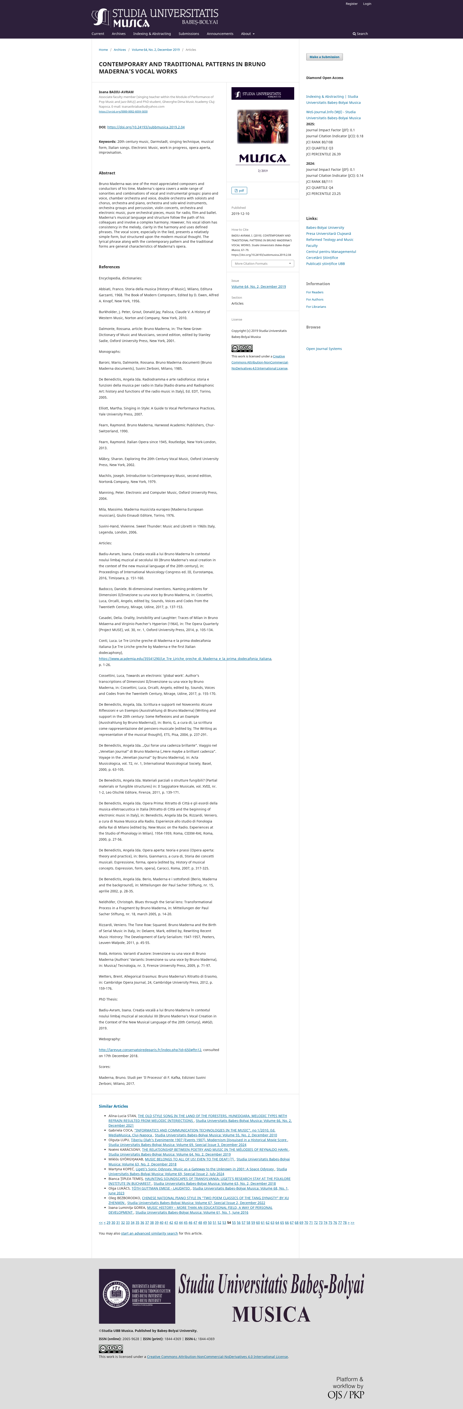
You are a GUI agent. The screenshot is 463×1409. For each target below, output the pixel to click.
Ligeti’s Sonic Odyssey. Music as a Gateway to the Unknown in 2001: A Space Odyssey (205, 1169)
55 (234, 1222)
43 (176, 1222)
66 (287, 1222)
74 (325, 1222)
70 (306, 1222)
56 (239, 1222)
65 (282, 1222)
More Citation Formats (251, 263)
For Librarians (316, 306)
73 (321, 1222)
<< (101, 1222)
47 (195, 1222)
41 (166, 1222)
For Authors (314, 299)
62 (268, 1222)
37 (147, 1222)
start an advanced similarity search (149, 1233)
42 (171, 1222)
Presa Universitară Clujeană (328, 233)
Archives (119, 33)
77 (340, 1222)
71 (311, 1222)
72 (316, 1222)
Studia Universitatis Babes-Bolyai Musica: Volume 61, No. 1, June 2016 (192, 1212)
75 (330, 1222)
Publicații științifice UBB (325, 263)
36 (142, 1222)
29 (108, 1222)
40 (161, 1222)
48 (200, 1222)
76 (335, 1222)
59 (253, 1222)
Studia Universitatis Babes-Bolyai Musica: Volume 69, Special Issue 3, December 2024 (177, 1144)
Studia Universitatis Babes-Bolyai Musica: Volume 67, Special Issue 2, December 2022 (196, 1202)
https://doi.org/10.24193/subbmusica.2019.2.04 (146, 127)
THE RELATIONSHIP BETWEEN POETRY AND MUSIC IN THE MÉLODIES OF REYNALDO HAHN (215, 1149)
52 (219, 1222)
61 (263, 1222)
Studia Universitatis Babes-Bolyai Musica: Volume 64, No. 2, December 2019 (170, 1154)
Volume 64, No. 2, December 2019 (156, 49)
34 (133, 1222)
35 (137, 1222)
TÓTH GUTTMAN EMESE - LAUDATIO (161, 1188)
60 (258, 1222)
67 (292, 1222)
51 (215, 1222)
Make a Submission (325, 57)
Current (98, 33)
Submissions (189, 33)
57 (243, 1222)
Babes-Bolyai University (325, 227)
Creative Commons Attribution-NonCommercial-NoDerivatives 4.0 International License (260, 362)
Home (103, 49)
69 (301, 1222)
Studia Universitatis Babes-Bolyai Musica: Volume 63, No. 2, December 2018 (215, 1183)
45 (186, 1222)
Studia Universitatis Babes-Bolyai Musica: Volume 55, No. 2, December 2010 (216, 1135)
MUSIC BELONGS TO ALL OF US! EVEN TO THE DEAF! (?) (190, 1159)
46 (190, 1222)
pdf (241, 190)
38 (152, 1222)
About (246, 33)
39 (157, 1222)
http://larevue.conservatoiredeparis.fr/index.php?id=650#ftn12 (150, 1049)
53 (224, 1222)
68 (297, 1222)
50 (210, 1222)
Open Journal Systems (324, 348)
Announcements (220, 33)
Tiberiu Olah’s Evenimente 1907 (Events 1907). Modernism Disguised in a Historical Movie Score (209, 1140)
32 (123, 1222)
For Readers (314, 292)
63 (272, 1222)
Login (367, 3)
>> (352, 1222)
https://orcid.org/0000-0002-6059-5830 (123, 111)
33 (128, 1222)
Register (352, 3)
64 (277, 1222)
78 (345, 1222)
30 (113, 1222)
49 (205, 1222)
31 (118, 1222)
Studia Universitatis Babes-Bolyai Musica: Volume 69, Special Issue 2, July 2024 (198, 1171)
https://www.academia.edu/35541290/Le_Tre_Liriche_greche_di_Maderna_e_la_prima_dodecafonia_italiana (185, 658)
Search (362, 33)
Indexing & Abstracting (152, 33)
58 (248, 1222)
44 (181, 1222)
